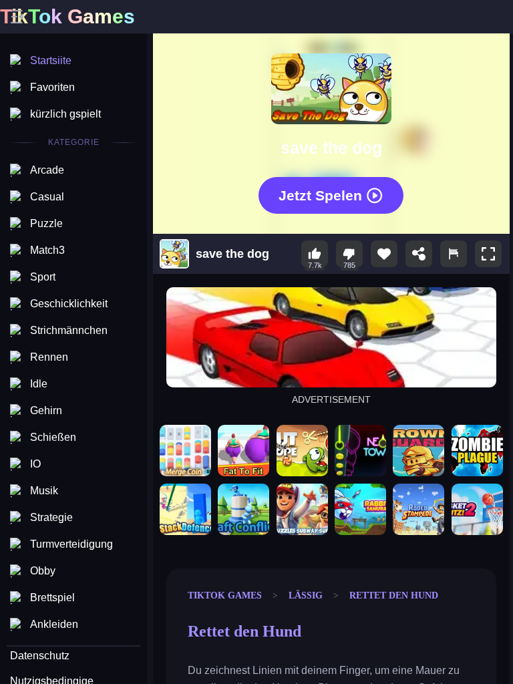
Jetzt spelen (320, 194)
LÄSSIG (306, 595)
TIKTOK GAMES (225, 595)
